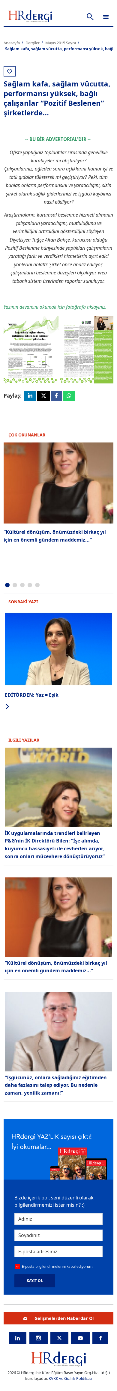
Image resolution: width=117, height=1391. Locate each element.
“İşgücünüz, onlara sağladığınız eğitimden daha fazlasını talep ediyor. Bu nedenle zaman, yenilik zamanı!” (56, 1085)
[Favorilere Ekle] (10, 71)
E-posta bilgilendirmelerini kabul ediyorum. (57, 1266)
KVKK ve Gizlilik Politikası (70, 1378)
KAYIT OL (35, 1280)
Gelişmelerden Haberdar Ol (64, 1318)
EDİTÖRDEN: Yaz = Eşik (31, 695)
